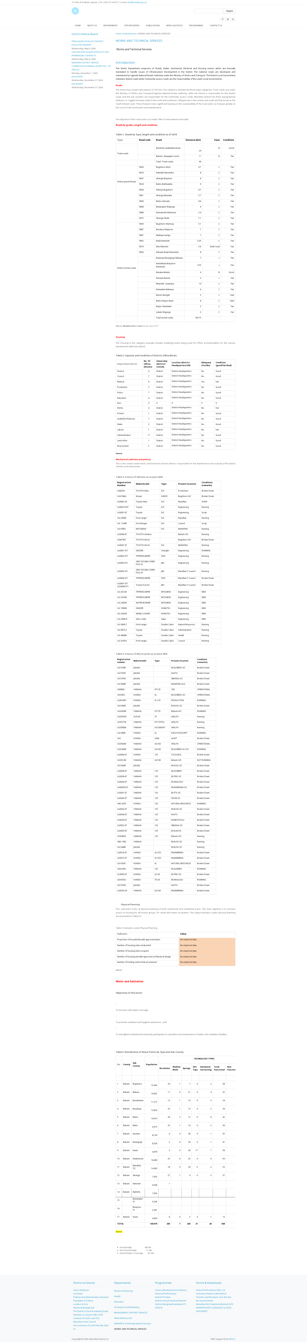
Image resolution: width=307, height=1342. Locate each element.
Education (119, 1301)
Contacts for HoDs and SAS (86, 1318)
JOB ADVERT (77, 76)
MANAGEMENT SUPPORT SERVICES (130, 1312)
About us (92, 25)
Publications (153, 25)
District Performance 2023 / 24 (210, 1290)
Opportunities (132, 25)
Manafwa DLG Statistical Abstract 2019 (214, 1304)
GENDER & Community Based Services (132, 1323)
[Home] (75, 11)
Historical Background (83, 1307)
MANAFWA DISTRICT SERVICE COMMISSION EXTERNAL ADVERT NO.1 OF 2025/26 (91, 66)
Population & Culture (83, 1300)
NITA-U (232, 1339)
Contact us (216, 25)
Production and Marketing (126, 1307)
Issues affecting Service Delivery (171, 1290)
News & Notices (174, 25)
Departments (110, 25)
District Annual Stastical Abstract (170, 1300)
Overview (78, 1293)
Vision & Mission (81, 1290)
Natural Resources (123, 1318)
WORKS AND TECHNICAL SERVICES (130, 1328)
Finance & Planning (123, 1290)
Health (117, 1296)
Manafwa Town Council (84, 1321)
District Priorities (163, 1297)
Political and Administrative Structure (91, 1297)
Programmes (196, 25)
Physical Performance (165, 1293)
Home (78, 25)
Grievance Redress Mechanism (211, 1293)
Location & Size (80, 1304)
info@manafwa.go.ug (136, 2)
